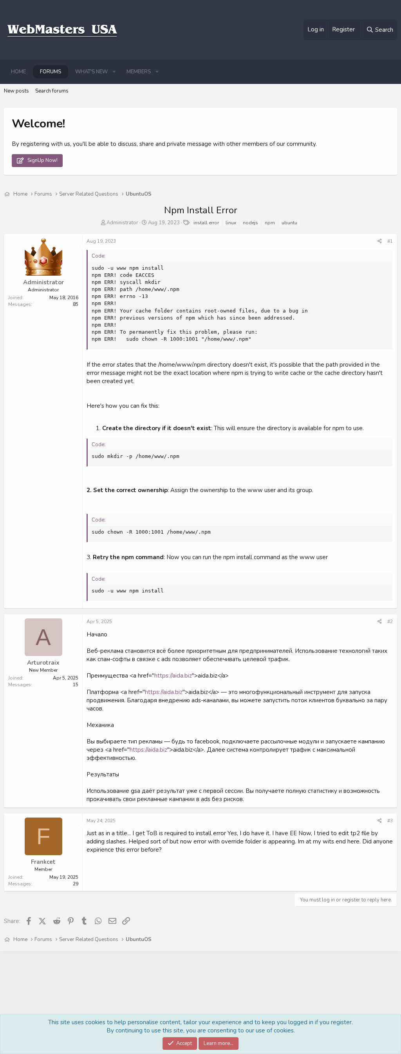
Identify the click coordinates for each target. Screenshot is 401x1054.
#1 (390, 241)
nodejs (250, 223)
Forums (50, 71)
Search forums (52, 90)
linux (231, 223)
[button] (113, 71)
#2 (390, 621)
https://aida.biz (173, 676)
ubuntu (289, 223)
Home (18, 71)
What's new (91, 71)
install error (206, 223)
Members (138, 71)
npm (270, 223)
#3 (390, 821)
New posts (16, 90)
